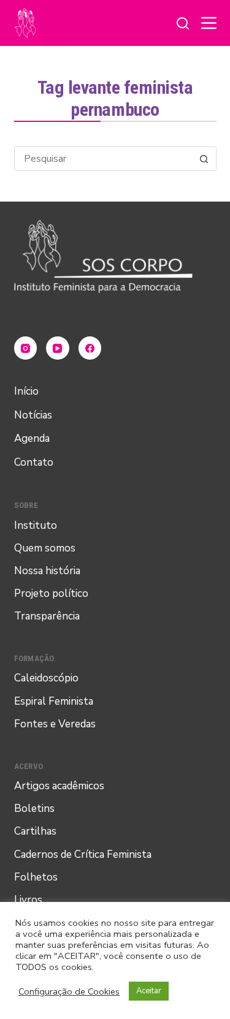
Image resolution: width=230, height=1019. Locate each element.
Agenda (32, 438)
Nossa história (47, 571)
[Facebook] (90, 348)
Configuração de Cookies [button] (69, 991)
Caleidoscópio (46, 678)
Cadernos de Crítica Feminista (82, 854)
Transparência (47, 616)
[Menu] (209, 23)
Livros (28, 900)
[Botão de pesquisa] (204, 158)
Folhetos (36, 877)
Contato (33, 462)
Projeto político (51, 593)
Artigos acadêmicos (59, 786)
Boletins (34, 808)
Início (26, 391)
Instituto (35, 525)
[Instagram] (25, 348)
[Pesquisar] (183, 23)
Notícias (33, 415)
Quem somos (44, 548)
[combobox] (104, 158)
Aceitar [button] (148, 990)
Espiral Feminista (53, 701)
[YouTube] (57, 348)
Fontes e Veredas (55, 724)
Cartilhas (35, 831)
